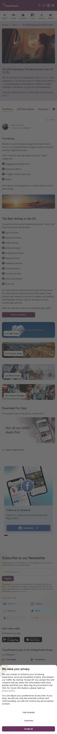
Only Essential (28, 712)
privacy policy (8, 691)
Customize (28, 720)
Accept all (28, 729)
